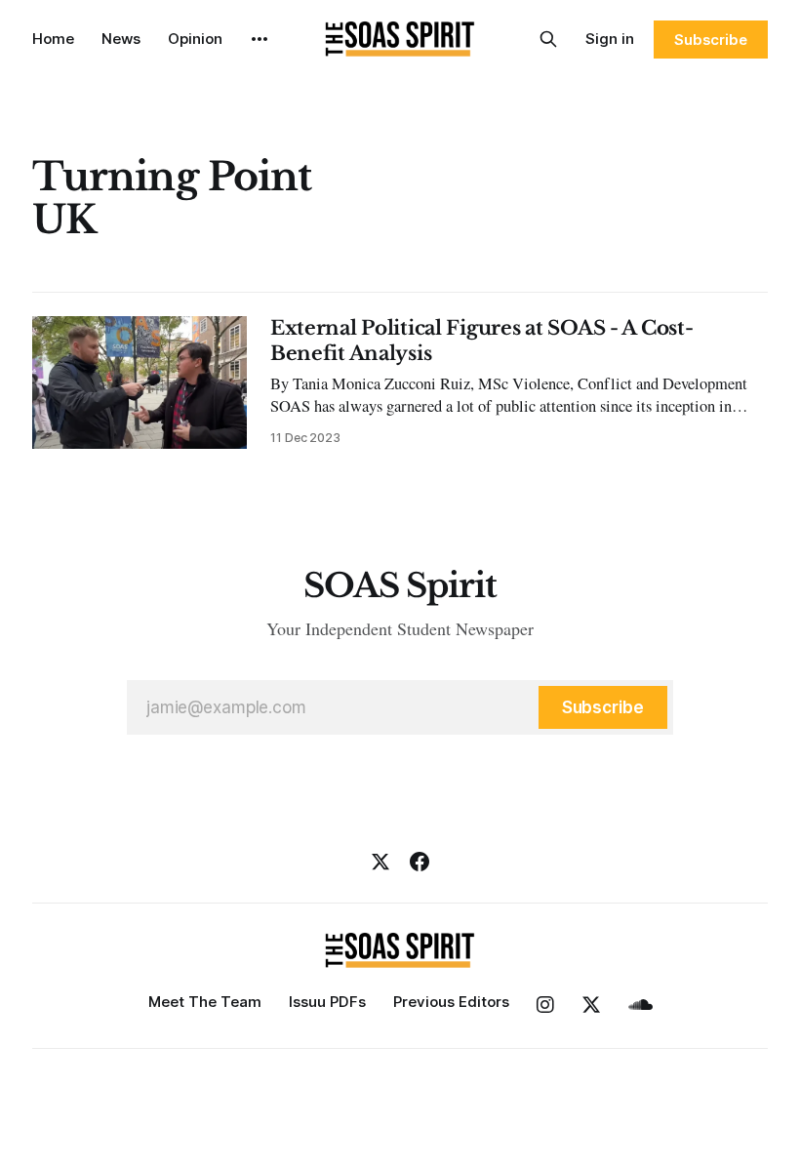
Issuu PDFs (327, 1001)
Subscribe (710, 39)
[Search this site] (548, 39)
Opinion (195, 38)
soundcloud (640, 1005)
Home (53, 38)
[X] (380, 861)
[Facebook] (419, 861)
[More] (259, 39)
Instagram (545, 1005)
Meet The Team (204, 1001)
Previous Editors (451, 1001)
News (120, 38)
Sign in (609, 38)
